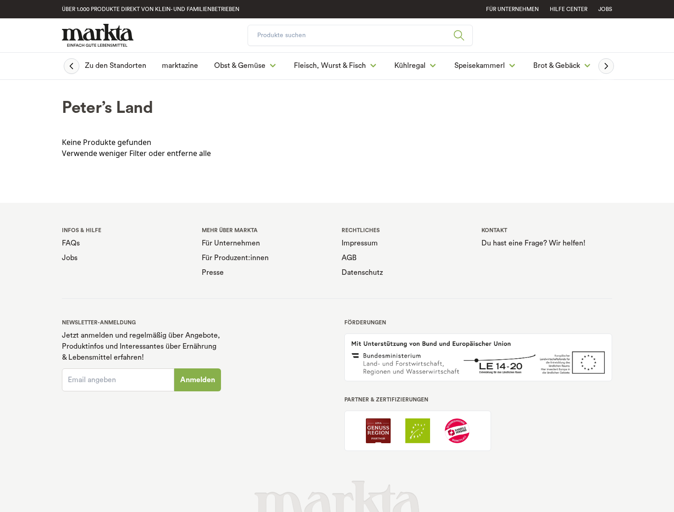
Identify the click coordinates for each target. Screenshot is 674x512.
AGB (349, 258)
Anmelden (197, 380)
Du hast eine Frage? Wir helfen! (533, 243)
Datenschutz (362, 272)
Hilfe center (568, 9)
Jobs (605, 9)
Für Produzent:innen (235, 258)
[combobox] (360, 35)
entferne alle (189, 153)
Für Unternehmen (231, 243)
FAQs (71, 243)
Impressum (360, 243)
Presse (213, 272)
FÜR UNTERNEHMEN (512, 9)
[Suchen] (463, 35)
